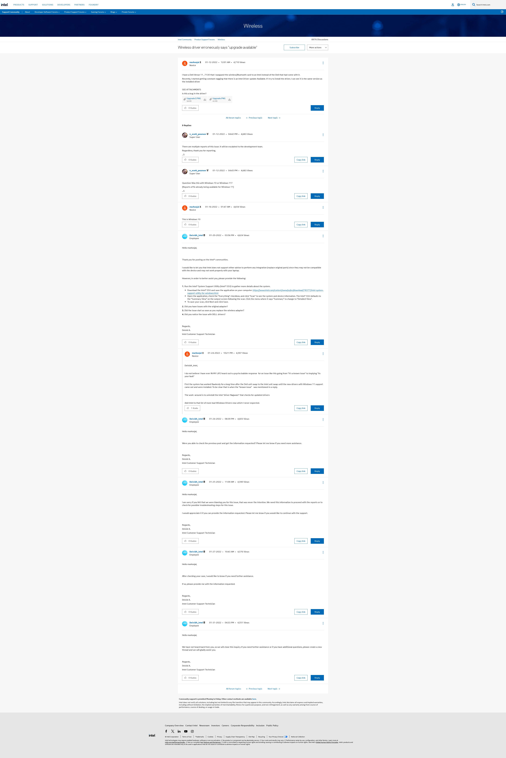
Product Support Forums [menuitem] (74, 11)
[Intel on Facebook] (166, 731)
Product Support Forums (204, 39)
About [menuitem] (27, 11)
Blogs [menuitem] (113, 11)
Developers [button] (63, 4)
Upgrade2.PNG (194, 98)
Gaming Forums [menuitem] (97, 11)
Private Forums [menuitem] (128, 11)
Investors (215, 725)
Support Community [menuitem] (10, 11)
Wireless (221, 39)
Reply (317, 107)
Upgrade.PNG (219, 98)
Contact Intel (191, 725)
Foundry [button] (94, 4)
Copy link (301, 159)
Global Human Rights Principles (327, 742)
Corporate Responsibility (242, 725)
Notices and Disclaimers (212, 742)
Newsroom (204, 725)
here (254, 698)
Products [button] (18, 4)
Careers (225, 725)
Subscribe (294, 47)
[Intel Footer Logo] (152, 735)
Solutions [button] (47, 4)
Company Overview (174, 725)
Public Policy (272, 725)
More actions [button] (315, 47)
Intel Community (185, 39)
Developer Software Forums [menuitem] (46, 11)
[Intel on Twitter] (173, 731)
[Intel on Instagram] (192, 731)
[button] (323, 63)
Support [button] (33, 4)
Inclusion (260, 725)
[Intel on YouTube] (186, 731)
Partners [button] (79, 4)
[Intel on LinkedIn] (179, 731)
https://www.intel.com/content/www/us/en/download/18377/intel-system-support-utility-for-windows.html (255, 292)
